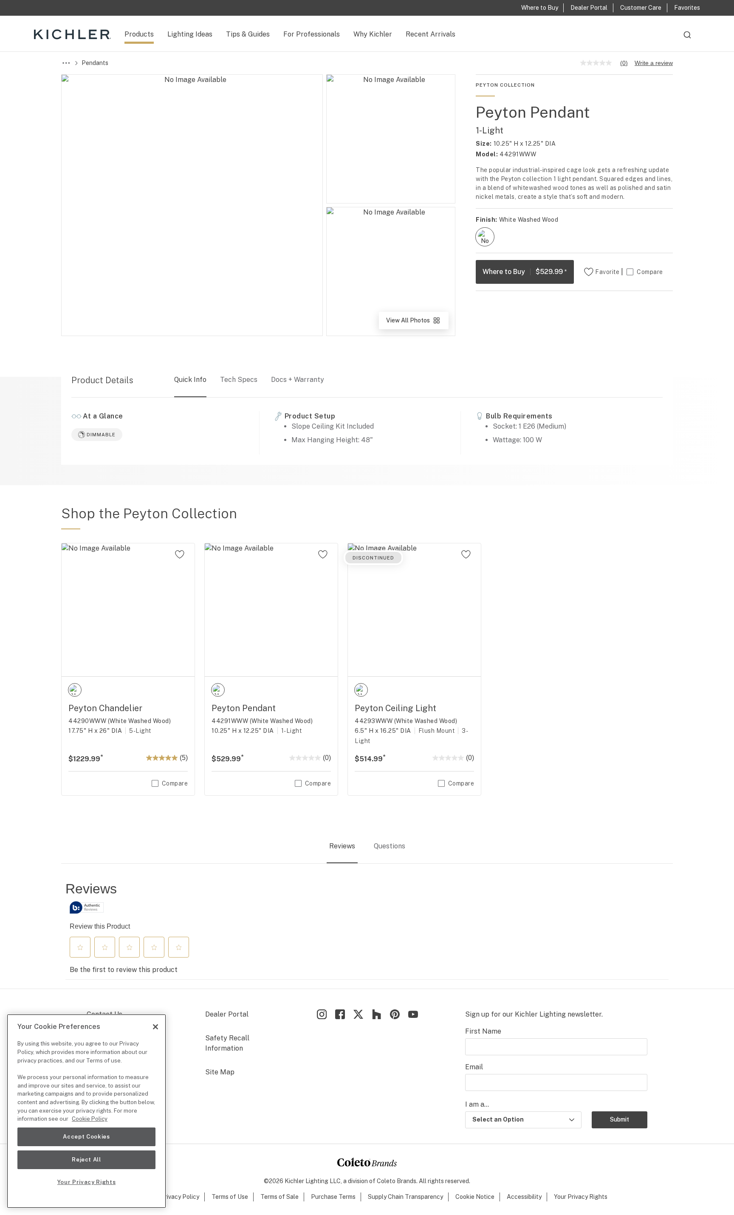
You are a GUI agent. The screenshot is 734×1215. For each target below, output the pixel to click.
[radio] (485, 237)
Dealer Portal (226, 1014)
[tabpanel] (367, 930)
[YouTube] (413, 1014)
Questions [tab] (389, 846)
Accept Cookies (86, 1136)
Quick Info (190, 380)
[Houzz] (376, 1014)
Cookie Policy (89, 1119)
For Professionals (311, 34)
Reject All (86, 1159)
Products (139, 34)
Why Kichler (372, 34)
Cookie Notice (474, 1196)
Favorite (607, 271)
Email (474, 1067)
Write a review (654, 63)
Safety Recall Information (227, 1043)
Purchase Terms (333, 1196)
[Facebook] (340, 1014)
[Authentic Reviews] (87, 907)
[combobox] (687, 38)
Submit (619, 1119)
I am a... (477, 1104)
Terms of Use (230, 1196)
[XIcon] (358, 1014)
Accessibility (524, 1196)
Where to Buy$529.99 (525, 272)
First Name (483, 1031)
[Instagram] (322, 1014)
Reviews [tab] (342, 846)
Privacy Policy (180, 1196)
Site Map (219, 1072)
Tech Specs (238, 380)
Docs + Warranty (297, 380)
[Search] (687, 38)
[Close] (155, 1026)
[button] (80, 947)
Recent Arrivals (430, 34)
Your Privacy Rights (580, 1196)
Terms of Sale (279, 1196)
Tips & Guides (248, 34)
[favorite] (179, 554)
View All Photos (416, 323)
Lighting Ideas (189, 34)
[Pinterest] (395, 1014)
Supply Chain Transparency (405, 1196)
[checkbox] (485, 237)
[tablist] (367, 847)
